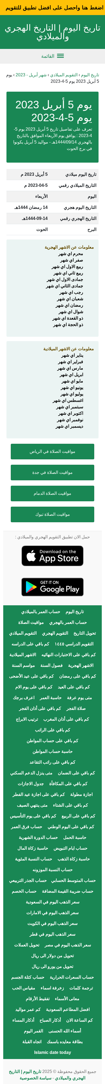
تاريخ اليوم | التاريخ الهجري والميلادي (52, 32)
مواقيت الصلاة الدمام (52, 493)
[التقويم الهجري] (52, 555)
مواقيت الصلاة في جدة (52, 472)
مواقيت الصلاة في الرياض (52, 451)
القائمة (47, 56)
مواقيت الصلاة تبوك (52, 514)
